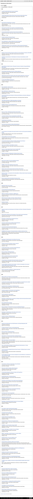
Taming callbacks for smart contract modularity (9, 136)
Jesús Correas (7, 53)
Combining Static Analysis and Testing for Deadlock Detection (11, 247)
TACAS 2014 (3, 343)
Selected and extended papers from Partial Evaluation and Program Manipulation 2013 (14, 323)
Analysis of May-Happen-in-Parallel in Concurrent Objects (10, 429)
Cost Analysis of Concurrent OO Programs (8, 485)
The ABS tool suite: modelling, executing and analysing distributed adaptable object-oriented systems (15, 461)
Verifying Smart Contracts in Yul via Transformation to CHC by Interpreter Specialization (14, 45)
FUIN (2, 134)
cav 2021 (3, 118)
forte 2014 (3, 347)
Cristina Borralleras (11, 179)
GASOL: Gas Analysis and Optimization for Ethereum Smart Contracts (12, 153)
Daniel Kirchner (12, 42)
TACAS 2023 (3, 73)
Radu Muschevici (12, 462)
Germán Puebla (20, 266)
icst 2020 (3, 147)
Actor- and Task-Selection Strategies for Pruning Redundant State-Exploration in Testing (15, 345)
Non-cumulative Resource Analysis (7, 302)
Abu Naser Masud (13, 443)
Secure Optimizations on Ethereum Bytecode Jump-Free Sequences (12, 41)
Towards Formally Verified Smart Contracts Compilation (10, 11)
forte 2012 (3, 431)
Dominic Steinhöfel (16, 38)
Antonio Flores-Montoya (8, 215)
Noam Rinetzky (12, 68)
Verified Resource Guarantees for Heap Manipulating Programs (11, 456)
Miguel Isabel (21, 76)
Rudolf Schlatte (23, 356)
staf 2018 (3, 234)
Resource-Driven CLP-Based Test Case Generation (9, 489)
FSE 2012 (3, 435)
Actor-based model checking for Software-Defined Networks (10, 124)
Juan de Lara (17, 232)
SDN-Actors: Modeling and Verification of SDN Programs (10, 193)
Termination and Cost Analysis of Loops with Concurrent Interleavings (12, 380)
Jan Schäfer (21, 462)
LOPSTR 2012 (4, 491)
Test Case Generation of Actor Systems (7, 294)
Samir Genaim (7, 12)
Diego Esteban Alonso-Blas (9, 442)
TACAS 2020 (3, 155)
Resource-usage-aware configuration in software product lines (11, 269)
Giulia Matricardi (27, 46)
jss (2, 77)
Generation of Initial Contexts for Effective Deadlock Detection (11, 222)
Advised (5, 5)
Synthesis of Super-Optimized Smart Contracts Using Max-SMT (11, 149)
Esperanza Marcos (21, 232)
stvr (2, 187)
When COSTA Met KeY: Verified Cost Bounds (8, 91)
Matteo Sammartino (22, 125)
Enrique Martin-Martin (13, 12)
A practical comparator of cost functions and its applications (11, 290)
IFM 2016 (3, 249)
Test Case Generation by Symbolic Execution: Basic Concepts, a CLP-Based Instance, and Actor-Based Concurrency (16, 350)
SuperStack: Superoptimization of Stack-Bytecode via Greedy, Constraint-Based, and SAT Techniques (15, 57)
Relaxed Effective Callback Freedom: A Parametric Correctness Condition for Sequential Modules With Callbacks (16, 67)
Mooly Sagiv (26, 68)
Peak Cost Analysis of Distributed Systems (8, 331)
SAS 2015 (3, 300)
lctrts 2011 (3, 483)
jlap (2, 126)
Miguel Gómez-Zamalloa (16, 76)
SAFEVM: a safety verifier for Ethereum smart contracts (10, 164)
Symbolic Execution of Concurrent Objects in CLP (9, 437)
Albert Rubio (6, 24)
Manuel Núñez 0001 (27, 232)
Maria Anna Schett (15, 150)
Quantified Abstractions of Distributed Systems (9, 376)
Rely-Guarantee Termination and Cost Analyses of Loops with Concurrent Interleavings (14, 214)
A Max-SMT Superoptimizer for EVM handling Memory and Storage (11, 100)
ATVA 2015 (3, 296)
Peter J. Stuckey (26, 76)
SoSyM (3, 267)
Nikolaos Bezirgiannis (8, 133)
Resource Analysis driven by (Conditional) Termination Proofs (11, 178)
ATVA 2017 (3, 220)
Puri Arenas (7, 186)
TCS (2, 410)
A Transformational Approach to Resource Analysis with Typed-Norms (12, 372)
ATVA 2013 (3, 382)
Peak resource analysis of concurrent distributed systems (10, 160)
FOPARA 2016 (4, 314)
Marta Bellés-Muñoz (8, 105)
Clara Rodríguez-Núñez (18, 68)
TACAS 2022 (3, 102)
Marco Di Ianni (13, 16)
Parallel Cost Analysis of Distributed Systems (8, 316)
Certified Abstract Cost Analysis (6, 120)
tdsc (2, 43)
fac (2, 288)
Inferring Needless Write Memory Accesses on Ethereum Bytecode (11, 71)
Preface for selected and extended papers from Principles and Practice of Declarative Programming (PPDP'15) (16, 210)
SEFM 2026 (3, 35)
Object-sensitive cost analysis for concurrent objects (9, 276)
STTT (2, 463)
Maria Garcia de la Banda (8, 76)
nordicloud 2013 (4, 399)
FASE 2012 (3, 458)
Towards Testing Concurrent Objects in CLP (8, 416)
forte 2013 (3, 403)
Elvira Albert (3, 12)
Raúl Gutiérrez (12, 373)
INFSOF (3, 25)
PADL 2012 (3, 439)
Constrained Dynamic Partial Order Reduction (8, 189)
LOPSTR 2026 (4, 47)
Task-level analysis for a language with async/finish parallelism (11, 481)
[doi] (7, 13)
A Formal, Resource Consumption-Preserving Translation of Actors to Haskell (13, 260)
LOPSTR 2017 (4, 262)
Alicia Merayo (11, 38)
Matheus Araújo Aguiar (5, 23)
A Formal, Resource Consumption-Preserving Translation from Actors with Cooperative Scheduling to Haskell (17, 132)
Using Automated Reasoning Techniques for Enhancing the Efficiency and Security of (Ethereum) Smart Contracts (16, 96)
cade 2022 (3, 98)
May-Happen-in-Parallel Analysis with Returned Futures (10, 218)
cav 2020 (3, 151)
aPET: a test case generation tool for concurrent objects (10, 384)
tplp (2, 180)
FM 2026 (3, 13)
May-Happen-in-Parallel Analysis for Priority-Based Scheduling (11, 388)
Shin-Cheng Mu (7, 324)
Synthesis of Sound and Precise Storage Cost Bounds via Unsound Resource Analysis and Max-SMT (16, 52)
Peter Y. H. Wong (6, 357)
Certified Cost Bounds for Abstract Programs (8, 37)
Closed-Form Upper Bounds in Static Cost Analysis (9, 468)
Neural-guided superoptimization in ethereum (8, 22)
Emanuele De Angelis (8, 16)
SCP (2, 212)
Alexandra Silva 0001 (28, 125)
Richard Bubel (7, 266)
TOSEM (3, 39)
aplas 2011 (3, 487)
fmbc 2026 (3, 17)
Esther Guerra (13, 232)
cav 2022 (3, 106)
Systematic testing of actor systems (7, 185)
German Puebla (6, 342)
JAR (2, 216)
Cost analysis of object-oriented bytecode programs (9, 408)
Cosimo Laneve (23, 398)
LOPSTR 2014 (4, 374)
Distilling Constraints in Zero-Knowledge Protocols (9, 104)
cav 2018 (3, 191)
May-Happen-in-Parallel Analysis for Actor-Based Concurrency (11, 239)
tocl (2, 204)
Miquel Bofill (7, 179)
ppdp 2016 (3, 245)
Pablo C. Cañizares (8, 232)
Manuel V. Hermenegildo (16, 453)
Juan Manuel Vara (10, 233)
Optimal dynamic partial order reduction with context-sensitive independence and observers (15, 75)
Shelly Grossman (7, 68)
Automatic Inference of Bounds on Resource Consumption (10, 441)
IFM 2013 (3, 378)
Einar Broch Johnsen (12, 317)
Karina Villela (12, 270)
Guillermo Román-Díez (17, 53)
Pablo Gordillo (22, 16)
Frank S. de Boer (14, 133)
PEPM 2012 (3, 414)
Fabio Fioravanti (18, 16)
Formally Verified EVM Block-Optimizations (8, 79)
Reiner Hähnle (7, 38)
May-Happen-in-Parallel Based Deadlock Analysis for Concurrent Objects (12, 401)
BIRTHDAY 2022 (4, 93)
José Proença (17, 462)
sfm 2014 (3, 352)
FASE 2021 (3, 122)
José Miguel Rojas (18, 351)
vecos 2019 (3, 176)
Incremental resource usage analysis (7, 412)
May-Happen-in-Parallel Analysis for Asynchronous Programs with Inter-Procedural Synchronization (16, 298)
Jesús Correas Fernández (12, 277)
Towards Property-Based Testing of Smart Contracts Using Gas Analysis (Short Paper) (14, 15)
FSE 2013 (3, 386)
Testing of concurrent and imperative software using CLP (10, 243)
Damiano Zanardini (16, 233)
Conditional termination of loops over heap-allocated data (10, 327)
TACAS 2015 (3, 304)
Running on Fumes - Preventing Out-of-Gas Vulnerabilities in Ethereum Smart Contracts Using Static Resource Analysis (16, 173)
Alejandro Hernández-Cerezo (24, 23)
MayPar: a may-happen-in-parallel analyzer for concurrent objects (11, 433)
